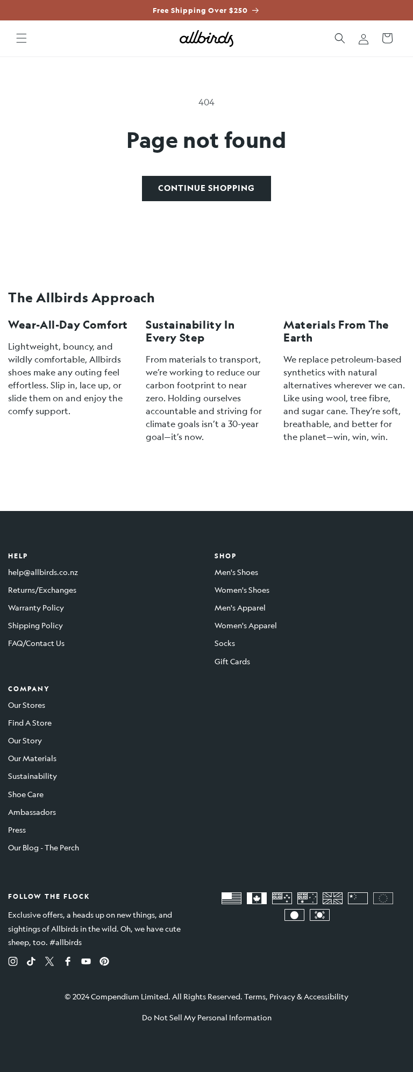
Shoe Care (26, 794)
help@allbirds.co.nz (43, 572)
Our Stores (26, 704)
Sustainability (32, 775)
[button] (21, 38)
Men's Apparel (240, 607)
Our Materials (32, 758)
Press (17, 829)
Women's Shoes (242, 589)
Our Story (25, 740)
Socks (225, 643)
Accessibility (326, 996)
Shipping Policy (35, 625)
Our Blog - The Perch (43, 847)
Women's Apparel (246, 625)
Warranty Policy (36, 607)
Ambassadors (32, 812)
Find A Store (30, 722)
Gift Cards (232, 661)
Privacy (282, 996)
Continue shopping (206, 188)
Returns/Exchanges (42, 589)
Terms (255, 996)
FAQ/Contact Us (36, 643)
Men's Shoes (236, 572)
